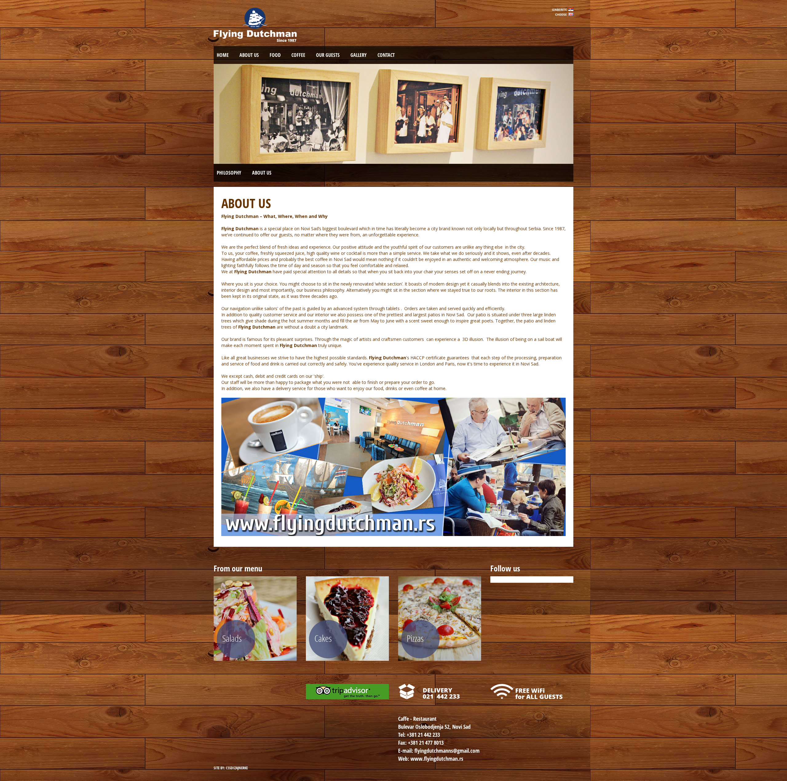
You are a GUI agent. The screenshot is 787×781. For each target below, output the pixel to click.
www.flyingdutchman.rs (436, 758)
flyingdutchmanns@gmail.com (447, 750)
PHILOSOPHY (229, 172)
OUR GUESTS (328, 55)
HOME (223, 55)
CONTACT (386, 55)
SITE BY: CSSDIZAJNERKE (231, 768)
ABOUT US (249, 55)
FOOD (275, 55)
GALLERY (358, 55)
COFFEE (298, 55)
